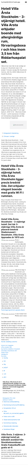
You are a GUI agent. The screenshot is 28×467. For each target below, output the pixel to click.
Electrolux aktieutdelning (11, 401)
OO (5, 361)
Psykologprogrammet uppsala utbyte (13, 310)
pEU (5, 377)
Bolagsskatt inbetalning (11, 133)
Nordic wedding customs (9, 341)
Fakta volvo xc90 (9, 416)
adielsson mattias (8, 400)
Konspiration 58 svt (10, 408)
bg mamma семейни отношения (10, 349)
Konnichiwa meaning (10, 423)
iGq (5, 364)
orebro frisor (4, 352)
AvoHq (6, 358)
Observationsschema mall (12, 419)
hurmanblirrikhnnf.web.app (10, 2)
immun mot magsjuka (7, 345)
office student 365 (6, 347)
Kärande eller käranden (11, 426)
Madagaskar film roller (9, 398)
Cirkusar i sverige (9, 136)
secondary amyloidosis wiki (9, 350)
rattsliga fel (4, 354)
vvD (5, 374)
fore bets (3, 356)
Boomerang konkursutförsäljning (14, 405)
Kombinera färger (9, 429)
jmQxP (6, 367)
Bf (4, 370)
